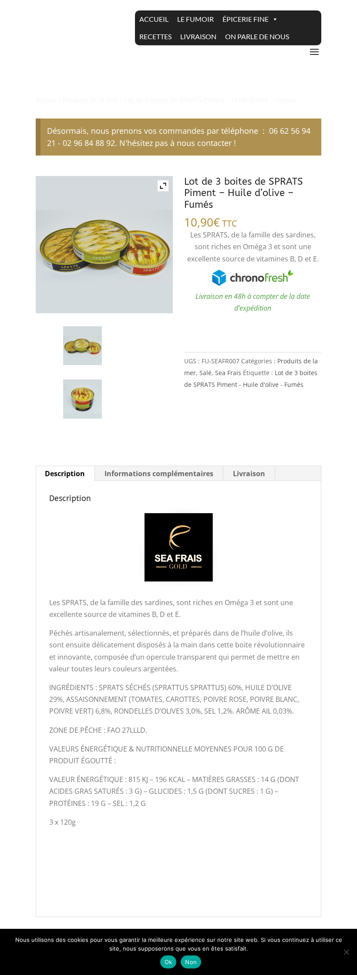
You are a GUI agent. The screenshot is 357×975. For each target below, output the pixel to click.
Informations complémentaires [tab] (158, 473)
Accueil (46, 99)
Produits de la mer (90, 99)
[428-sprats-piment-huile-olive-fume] (82, 346)
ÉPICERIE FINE (245, 19)
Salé (205, 373)
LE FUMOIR (195, 19)
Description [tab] (65, 473)
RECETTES (155, 36)
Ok (168, 961)
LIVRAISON (198, 36)
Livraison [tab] (249, 473)
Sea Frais (228, 373)
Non (191, 961)
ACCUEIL (153, 19)
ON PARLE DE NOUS (257, 36)
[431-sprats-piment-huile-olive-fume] (82, 399)
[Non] (346, 952)
